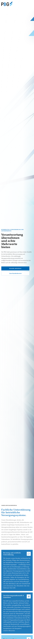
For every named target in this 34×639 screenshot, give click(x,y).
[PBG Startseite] (7, 4)
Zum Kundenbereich (15, 273)
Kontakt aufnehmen (15, 268)
